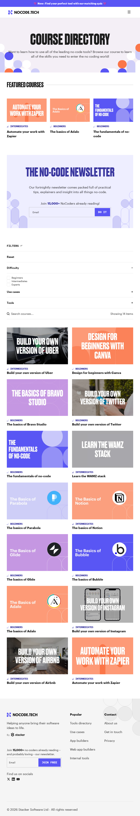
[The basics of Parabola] (37, 501)
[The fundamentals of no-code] (37, 449)
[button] (70, 256)
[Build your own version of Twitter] (102, 397)
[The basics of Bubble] (102, 552)
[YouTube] (18, 779)
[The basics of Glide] (37, 552)
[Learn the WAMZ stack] (102, 449)
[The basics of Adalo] (37, 604)
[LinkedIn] (13, 779)
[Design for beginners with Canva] (102, 345)
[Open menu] (129, 12)
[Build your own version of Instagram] (102, 604)
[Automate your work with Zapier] (102, 655)
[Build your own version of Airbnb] (37, 655)
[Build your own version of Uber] (37, 345)
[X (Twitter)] (8, 779)
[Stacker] (18, 735)
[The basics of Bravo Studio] (37, 397)
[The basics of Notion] (102, 501)
